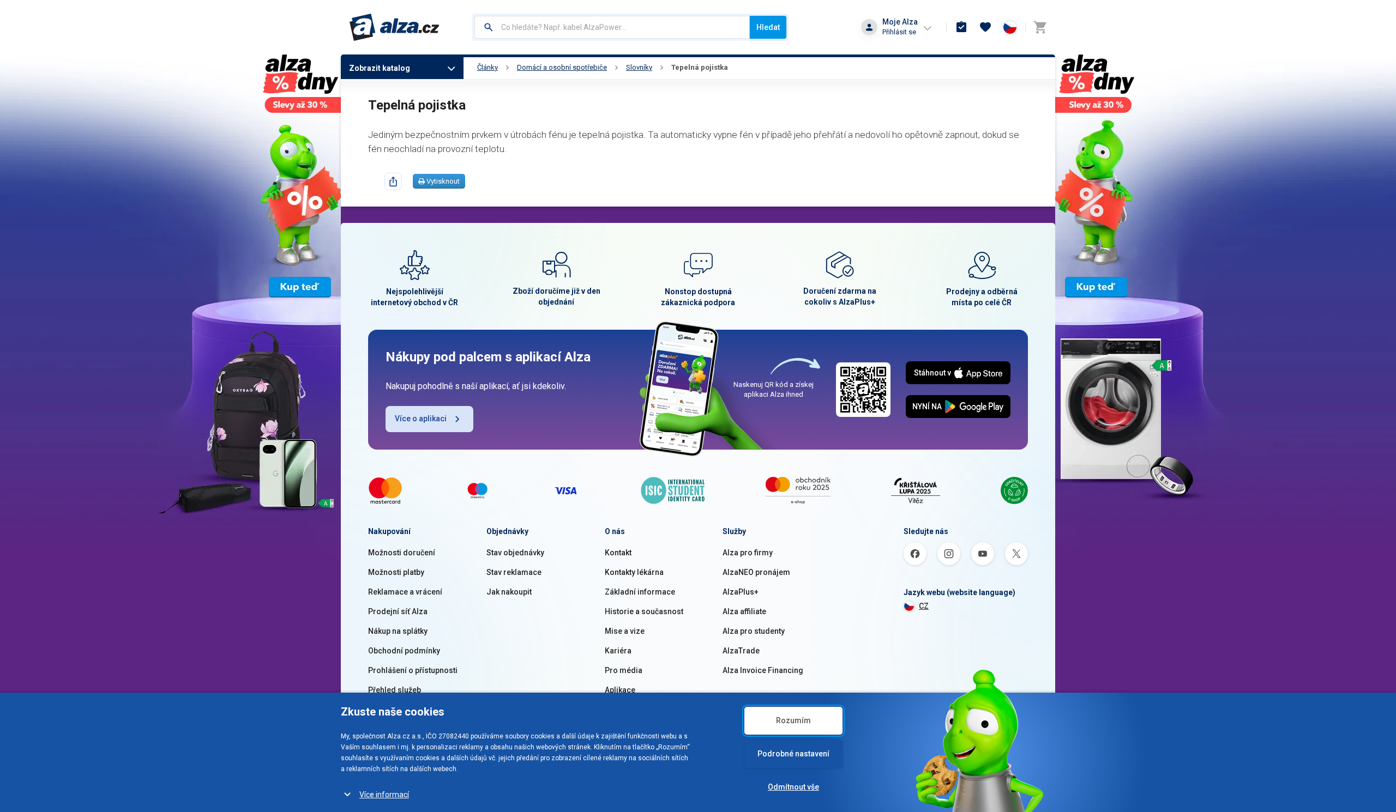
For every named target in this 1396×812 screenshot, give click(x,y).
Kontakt (618, 552)
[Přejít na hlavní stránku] (395, 27)
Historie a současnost (644, 611)
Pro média (623, 670)
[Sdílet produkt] (393, 181)
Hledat (768, 27)
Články (487, 67)
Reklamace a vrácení (405, 591)
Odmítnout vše (793, 787)
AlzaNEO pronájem (756, 572)
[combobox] (612, 27)
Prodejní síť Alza (398, 611)
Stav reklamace (513, 572)
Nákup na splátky (398, 631)
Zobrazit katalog (379, 68)
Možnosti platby (396, 572)
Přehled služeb (394, 690)
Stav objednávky (515, 552)
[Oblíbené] (985, 27)
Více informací (384, 794)
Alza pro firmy (748, 552)
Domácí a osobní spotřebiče (562, 67)
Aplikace (620, 690)
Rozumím (793, 720)
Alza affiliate (744, 611)
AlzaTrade (741, 650)
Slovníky (639, 67)
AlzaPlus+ (741, 591)
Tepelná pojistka (699, 67)
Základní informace (640, 591)
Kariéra (618, 650)
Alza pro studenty (754, 631)
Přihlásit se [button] (899, 32)
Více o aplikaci (421, 418)
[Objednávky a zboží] (961, 27)
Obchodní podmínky (404, 650)
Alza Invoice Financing (763, 670)
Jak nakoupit (509, 591)
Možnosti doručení (401, 552)
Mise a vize (625, 631)
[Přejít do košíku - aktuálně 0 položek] (1039, 27)
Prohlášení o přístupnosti (413, 670)
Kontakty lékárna (634, 572)
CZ (924, 606)
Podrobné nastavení (793, 753)
